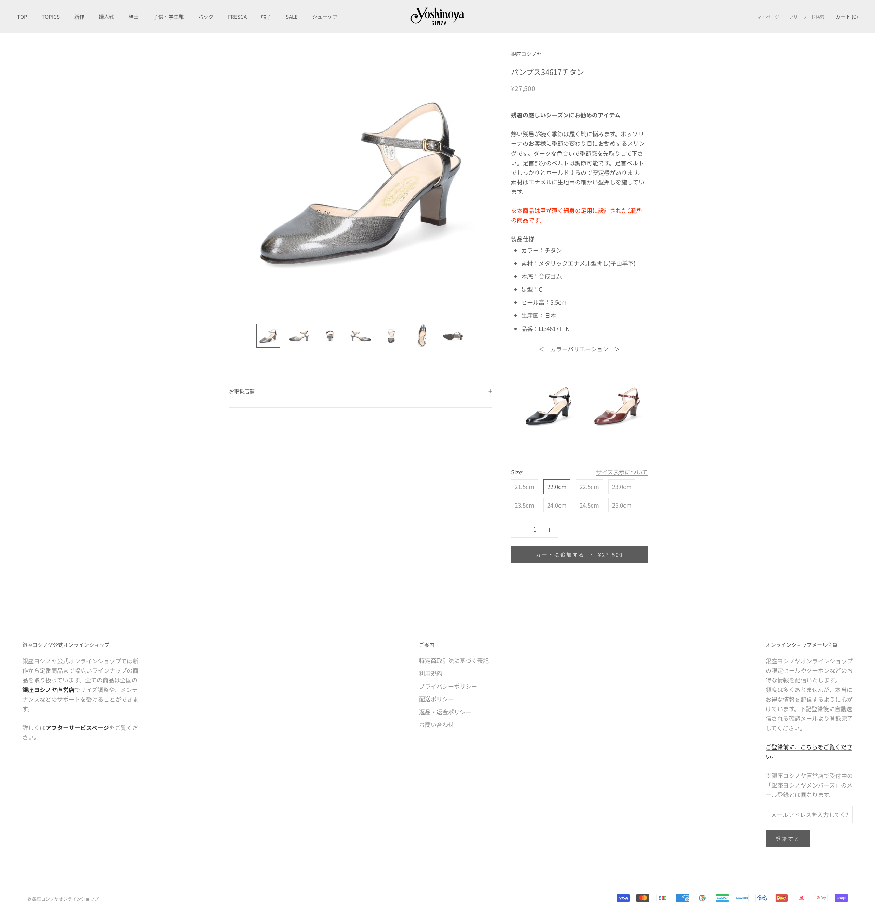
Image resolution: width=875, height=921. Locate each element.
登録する (788, 838)
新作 (79, 16)
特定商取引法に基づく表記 (454, 660)
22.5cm (589, 486)
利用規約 (430, 673)
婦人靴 (106, 16)
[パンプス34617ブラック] (548, 406)
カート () (846, 16)
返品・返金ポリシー (445, 711)
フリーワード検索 (806, 17)
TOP (22, 16)
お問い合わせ (436, 724)
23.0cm (622, 486)
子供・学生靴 (168, 16)
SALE (292, 16)
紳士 (134, 16)
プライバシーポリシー (448, 686)
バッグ (206, 16)
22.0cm (557, 486)
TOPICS (51, 16)
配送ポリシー (436, 698)
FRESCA (237, 16)
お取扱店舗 (242, 391)
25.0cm (622, 505)
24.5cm (589, 505)
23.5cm (524, 505)
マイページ (768, 17)
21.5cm (524, 486)
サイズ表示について (622, 472)
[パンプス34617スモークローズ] (617, 406)
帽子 (266, 16)
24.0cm (557, 505)
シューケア (325, 16)
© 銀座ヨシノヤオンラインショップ (63, 899)
